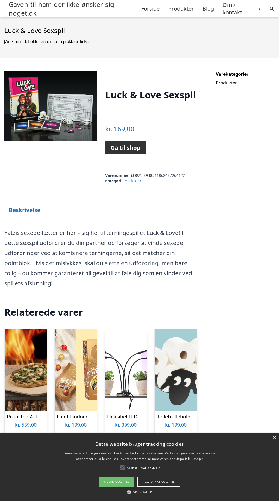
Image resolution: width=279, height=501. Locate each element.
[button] (139, 492)
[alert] (139, 467)
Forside (150, 8)
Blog (208, 8)
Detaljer (197, 459)
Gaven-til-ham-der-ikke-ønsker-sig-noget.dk (62, 8)
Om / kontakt (232, 8)
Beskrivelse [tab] (24, 210)
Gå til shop (125, 147)
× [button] (274, 438)
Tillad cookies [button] (116, 481)
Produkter (181, 8)
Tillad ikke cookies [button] (158, 481)
